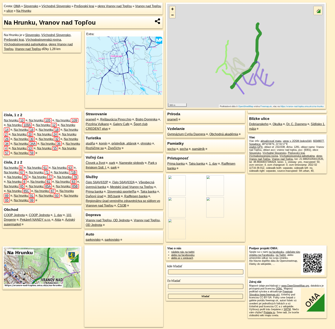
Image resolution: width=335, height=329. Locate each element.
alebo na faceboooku (182, 255)
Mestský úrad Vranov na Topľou (131, 187)
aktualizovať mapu (271, 140)
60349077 (318, 140)
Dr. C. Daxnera (296, 124)
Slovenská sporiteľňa (121, 191)
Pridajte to (269, 312)
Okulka (277, 124)
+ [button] (172, 9)
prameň (91, 119)
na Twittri (281, 255)
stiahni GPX (256, 146)
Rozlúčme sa (95, 148)
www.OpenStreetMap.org (295, 285)
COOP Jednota (14, 215)
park (112, 162)
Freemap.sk (266, 106)
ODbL (279, 288)
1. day (58, 215)
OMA (17, 6)
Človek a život (95, 162)
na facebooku (276, 251)
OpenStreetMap (245, 106)
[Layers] (318, 10)
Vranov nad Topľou (148, 6)
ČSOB (121, 205)
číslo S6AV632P (97, 182)
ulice (9, 10)
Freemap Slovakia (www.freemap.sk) (271, 293)
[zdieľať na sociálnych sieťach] (157, 21)
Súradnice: (255, 144)
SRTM (287, 309)
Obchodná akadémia (223, 134)
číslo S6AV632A (123, 182)
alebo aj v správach (182, 257)
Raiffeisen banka (136, 196)
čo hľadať (173, 280)
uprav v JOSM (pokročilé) (297, 140)
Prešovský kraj (84, 6)
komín (103, 143)
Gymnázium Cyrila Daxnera (186, 134)
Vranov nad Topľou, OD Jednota (108, 220)
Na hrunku (14, 120)
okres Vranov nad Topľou (115, 6)
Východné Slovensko (56, 6)
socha (171, 149)
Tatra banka (148, 191)
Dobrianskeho (259, 124)
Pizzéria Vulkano (97, 124)
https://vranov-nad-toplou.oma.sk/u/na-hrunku (302, 106)
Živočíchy (114, 148)
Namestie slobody (131, 162)
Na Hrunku (23, 10)
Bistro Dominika (146, 119)
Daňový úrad (94, 196)
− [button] (172, 15)
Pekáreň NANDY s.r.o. (35, 219)
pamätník (198, 149)
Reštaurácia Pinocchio (115, 119)
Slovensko (31, 6)
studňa (90, 143)
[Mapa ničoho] (124, 93)
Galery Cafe (121, 124)
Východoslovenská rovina (43, 39)
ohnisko (146, 143)
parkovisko (93, 239)
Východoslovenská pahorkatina (25, 44)
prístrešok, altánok (123, 143)
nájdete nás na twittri (182, 251)
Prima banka (94, 191)
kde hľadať (174, 266)
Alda (58, 219)
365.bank (113, 196)
